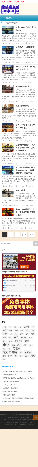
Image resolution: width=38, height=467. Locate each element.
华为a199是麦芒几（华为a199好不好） (25, 126)
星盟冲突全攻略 (22, 105)
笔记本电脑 (10, 352)
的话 (30, 345)
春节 (16, 337)
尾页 (31, 235)
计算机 (10, 356)
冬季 (10, 330)
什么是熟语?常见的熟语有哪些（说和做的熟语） (19, 398)
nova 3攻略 (20, 190)
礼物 (9, 349)
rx (5, 163)
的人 (19, 345)
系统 (21, 352)
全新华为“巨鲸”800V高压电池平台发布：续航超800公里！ (25, 147)
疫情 (13, 345)
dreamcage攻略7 (23, 86)
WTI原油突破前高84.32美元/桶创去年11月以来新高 (19, 378)
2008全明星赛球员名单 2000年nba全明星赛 (17, 371)
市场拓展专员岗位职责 (10, 388)
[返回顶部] (35, 417)
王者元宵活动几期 (9, 385)
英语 (4, 356)
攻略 (32, 334)
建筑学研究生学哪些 (10, 391)
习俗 (20, 327)
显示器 (10, 341)
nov (6, 205)
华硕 (16, 330)
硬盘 (4, 349)
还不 (27, 355)
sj (5, 228)
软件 (21, 356)
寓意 (11, 334)
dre (6, 102)
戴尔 (27, 334)
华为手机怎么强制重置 (25, 47)
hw (6, 43)
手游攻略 (30, 102)
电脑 (6, 344)
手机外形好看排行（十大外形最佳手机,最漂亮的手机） (25, 212)
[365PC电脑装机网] (19, 9)
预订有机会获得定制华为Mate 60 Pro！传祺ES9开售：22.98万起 (25, 170)
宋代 (5, 333)
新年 (4, 338)
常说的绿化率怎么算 (10, 375)
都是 (33, 355)
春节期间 (23, 338)
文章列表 (30, 43)
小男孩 (19, 427)
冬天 (5, 330)
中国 (10, 327)
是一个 (30, 337)
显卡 (4, 341)
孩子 (33, 330)
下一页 (24, 235)
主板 (15, 327)
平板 (16, 334)
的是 (25, 345)
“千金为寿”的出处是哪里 (11, 381)
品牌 (21, 330)
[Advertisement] (19, 448)
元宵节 (26, 327)
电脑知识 (10, 2)
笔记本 (16, 348)
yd (6, 186)
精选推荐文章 (15, 417)
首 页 (3, 2)
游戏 (27, 340)
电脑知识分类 (19, 2)
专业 (4, 327)
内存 (33, 327)
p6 (6, 82)
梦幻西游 (18, 341)
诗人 (16, 356)
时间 (9, 337)
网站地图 (22, 417)
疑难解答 (28, 417)
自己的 (28, 352)
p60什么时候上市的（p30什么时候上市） (25, 68)
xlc (6, 121)
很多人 (21, 334)
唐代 (28, 330)
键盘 (4, 359)
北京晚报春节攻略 (9, 395)
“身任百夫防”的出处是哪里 (12, 401)
